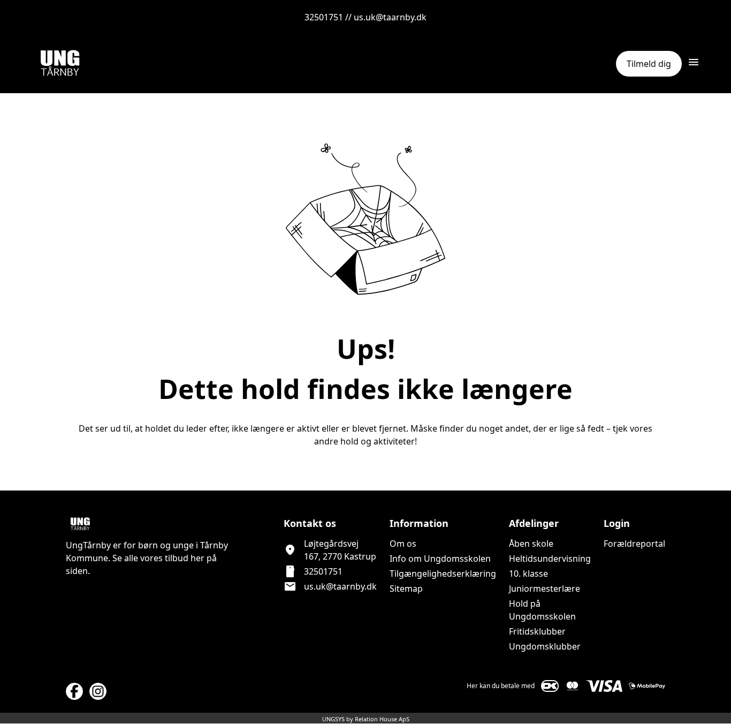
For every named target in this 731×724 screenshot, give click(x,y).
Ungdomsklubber (545, 646)
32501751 (323, 571)
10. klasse (528, 573)
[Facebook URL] (74, 691)
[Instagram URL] (97, 691)
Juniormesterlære (544, 588)
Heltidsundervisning (550, 558)
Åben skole (531, 543)
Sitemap (406, 588)
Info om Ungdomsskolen (440, 558)
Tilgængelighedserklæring (443, 573)
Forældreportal (634, 543)
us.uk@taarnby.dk (340, 586)
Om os (403, 543)
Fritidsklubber (537, 631)
